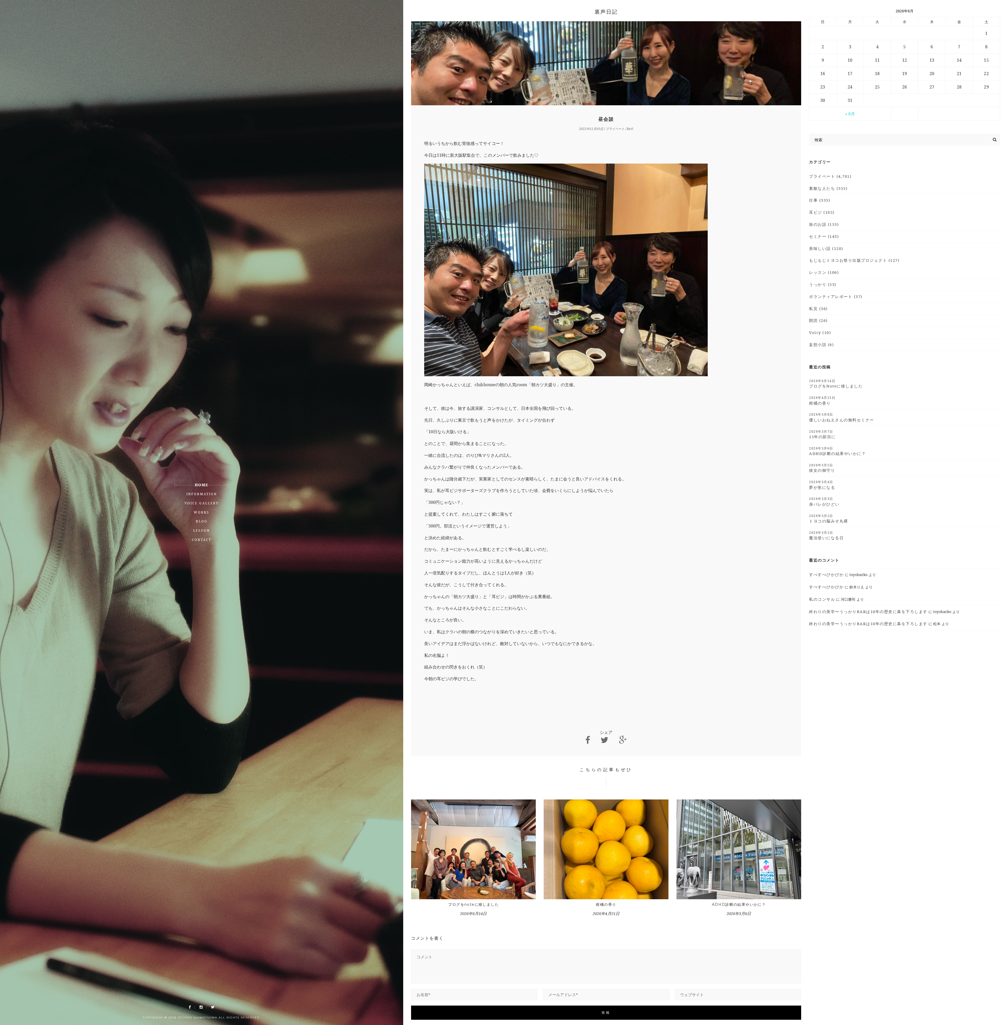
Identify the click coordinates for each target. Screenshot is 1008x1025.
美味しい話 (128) (826, 248)
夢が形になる (822, 485)
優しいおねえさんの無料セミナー (841, 417)
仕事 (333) (819, 200)
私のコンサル (822, 599)
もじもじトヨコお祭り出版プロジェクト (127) (854, 260)
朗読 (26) (818, 320)
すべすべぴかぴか (826, 574)
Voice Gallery (202, 503)
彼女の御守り (822, 468)
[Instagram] (201, 1007)
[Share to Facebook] (587, 740)
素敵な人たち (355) (828, 188)
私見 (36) (818, 308)
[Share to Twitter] (604, 740)
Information (201, 494)
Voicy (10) (820, 332)
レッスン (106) (824, 272)
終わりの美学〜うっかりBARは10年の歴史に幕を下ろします (868, 611)
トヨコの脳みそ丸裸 (828, 519)
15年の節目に (822, 434)
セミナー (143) (824, 236)
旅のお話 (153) (824, 224)
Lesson (201, 530)
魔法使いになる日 (826, 535)
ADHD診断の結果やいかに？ (739, 904)
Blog (202, 521)
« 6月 (850, 114)
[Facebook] (190, 1007)
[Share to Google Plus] (623, 740)
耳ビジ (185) (821, 212)
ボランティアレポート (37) (835, 296)
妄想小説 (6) (821, 344)
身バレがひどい (824, 501)
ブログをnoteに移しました (473, 904)
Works (201, 512)
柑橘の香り (606, 904)
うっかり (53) (822, 284)
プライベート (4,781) (830, 176)
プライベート (615, 129)
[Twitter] (212, 1007)
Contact (201, 539)
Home (201, 484)
